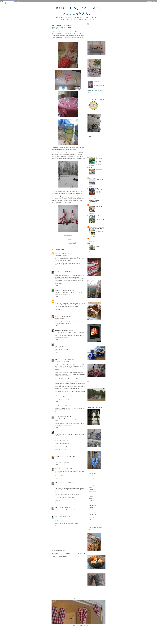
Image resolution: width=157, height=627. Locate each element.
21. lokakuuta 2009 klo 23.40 (67, 301)
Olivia (56, 359)
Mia (56, 432)
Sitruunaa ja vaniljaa (94, 239)
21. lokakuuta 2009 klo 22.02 (65, 253)
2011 (90, 482)
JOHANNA (58, 330)
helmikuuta (91, 512)
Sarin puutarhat (93, 157)
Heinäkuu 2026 (99, 169)
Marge (57, 469)
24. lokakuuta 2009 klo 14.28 (68, 456)
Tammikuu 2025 (99, 206)
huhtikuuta (91, 507)
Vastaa (56, 267)
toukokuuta (91, 505)
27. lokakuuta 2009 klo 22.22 (64, 507)
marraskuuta (92, 491)
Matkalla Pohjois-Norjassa (99, 180)
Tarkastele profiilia (93, 94)
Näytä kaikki (103, 254)
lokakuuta (91, 494)
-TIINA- (57, 316)
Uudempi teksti (55, 553)
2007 (90, 519)
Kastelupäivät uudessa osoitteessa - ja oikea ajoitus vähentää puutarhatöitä (100, 161)
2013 (90, 478)
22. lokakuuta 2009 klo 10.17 (67, 344)
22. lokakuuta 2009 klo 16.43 (64, 406)
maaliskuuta (92, 509)
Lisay (56, 272)
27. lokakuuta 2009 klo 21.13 (67, 482)
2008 (90, 517)
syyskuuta (91, 496)
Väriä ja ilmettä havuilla (99, 245)
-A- (56, 416)
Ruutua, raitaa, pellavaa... (79, 10)
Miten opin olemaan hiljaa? (95, 240)
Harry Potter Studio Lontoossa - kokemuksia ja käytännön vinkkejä (100, 192)
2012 (90, 480)
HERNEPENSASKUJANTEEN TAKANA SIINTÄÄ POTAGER (97, 227)
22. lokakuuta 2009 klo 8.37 (66, 316)
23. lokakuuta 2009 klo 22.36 (64, 432)
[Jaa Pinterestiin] (75, 243)
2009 (90, 487)
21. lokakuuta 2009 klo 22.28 (67, 290)
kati (56, 507)
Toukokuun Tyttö (93, 205)
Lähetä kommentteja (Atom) (60, 556)
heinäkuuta (91, 500)
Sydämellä (58, 344)
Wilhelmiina (58, 457)
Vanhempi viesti (81, 553)
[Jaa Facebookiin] (73, 243)
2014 (90, 475)
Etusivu (68, 553)
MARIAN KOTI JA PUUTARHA (94, 216)
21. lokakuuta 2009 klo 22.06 (65, 271)
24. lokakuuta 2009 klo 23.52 (65, 469)
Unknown (57, 301)
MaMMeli (57, 290)
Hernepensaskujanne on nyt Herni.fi (100, 230)
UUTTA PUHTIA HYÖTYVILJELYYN (100, 219)
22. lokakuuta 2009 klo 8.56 (68, 330)
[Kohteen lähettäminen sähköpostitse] (68, 243)
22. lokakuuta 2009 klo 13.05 (67, 359)
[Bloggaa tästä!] (70, 243)
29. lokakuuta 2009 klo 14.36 (65, 516)
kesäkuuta (91, 503)
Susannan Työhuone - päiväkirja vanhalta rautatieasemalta (94, 200)
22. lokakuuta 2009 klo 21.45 (64, 416)
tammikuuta (92, 514)
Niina (56, 516)
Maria (56, 253)
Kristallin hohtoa (93, 188)
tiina (56, 406)
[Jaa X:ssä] (71, 243)
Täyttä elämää (92, 178)
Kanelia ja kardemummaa (95, 244)
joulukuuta (91, 489)
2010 (90, 485)
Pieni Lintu (92, 168)
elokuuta (91, 498)
